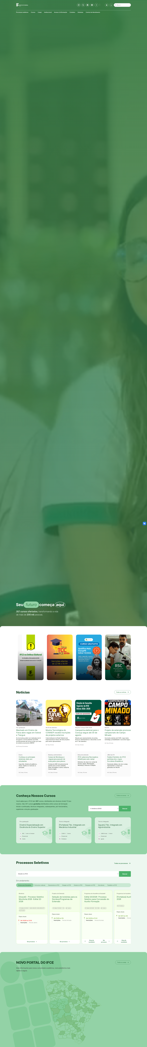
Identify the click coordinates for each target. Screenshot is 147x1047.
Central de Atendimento (93, 12)
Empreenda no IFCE (53, 885)
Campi (40, 12)
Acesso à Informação (60, 12)
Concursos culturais (39, 885)
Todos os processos (122, 863)
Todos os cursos (122, 795)
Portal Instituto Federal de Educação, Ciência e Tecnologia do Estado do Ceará (23, 5)
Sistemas (80, 12)
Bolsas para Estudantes (24, 885)
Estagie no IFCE (66, 885)
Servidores (101, 885)
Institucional (48, 12)
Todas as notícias (122, 692)
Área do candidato (89, 941)
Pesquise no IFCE (90, 885)
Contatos (72, 12)
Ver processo (32, 941)
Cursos (33, 12)
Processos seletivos (22, 12)
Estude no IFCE (78, 885)
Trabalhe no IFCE (112, 885)
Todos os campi (123, 962)
